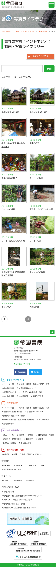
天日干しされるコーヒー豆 (41, 209)
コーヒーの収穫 (36, 178)
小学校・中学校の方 (15, 380)
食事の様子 (34, 143)
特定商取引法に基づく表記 (14, 504)
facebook (22, 372)
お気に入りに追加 (40, 56)
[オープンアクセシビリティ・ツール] (9, 18)
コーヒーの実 (35, 241)
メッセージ (19, 465)
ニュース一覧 (8, 384)
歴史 (43, 465)
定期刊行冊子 (38, 396)
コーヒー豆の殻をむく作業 (13, 241)
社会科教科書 (8, 388)
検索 (49, 69)
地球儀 (40, 439)
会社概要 (6, 465)
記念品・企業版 (9, 443)
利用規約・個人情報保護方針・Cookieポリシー (22, 496)
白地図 (6, 454)
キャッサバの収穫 (37, 272)
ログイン (6, 480)
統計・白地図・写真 (15, 450)
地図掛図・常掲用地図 (12, 439)
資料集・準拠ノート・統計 (14, 416)
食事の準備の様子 (9, 178)
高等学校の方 (12, 403)
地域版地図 (23, 396)
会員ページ (6, 476)
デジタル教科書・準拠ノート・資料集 (18, 419)
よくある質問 (8, 396)
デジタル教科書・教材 (34, 392)
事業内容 (32, 465)
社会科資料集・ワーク (28, 388)
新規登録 (18, 480)
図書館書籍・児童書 (46, 435)
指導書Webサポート (11, 392)
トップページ (6, 31)
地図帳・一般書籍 (26, 435)
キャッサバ (6, 307)
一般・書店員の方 (14, 430)
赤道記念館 (34, 307)
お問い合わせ (8, 492)
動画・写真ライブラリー (25, 31)
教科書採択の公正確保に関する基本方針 (19, 507)
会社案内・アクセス (22, 364)
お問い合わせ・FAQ (10, 487)
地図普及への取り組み (12, 469)
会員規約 (30, 480)
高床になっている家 (10, 112)
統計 (15, 454)
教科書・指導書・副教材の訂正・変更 (34, 384)
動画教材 (29, 439)
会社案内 (5, 461)
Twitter (37, 372)
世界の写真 (43, 31)
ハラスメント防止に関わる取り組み (17, 499)
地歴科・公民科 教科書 (12, 411)
